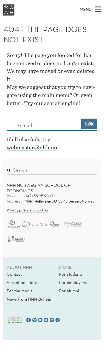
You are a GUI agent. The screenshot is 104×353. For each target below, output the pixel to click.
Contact (14, 274)
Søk (89, 124)
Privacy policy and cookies (27, 210)
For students (71, 274)
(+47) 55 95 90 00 (39, 195)
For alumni (69, 290)
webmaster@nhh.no (32, 147)
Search (85, 169)
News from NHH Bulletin (29, 299)
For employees (73, 282)
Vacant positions (22, 282)
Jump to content (17, 4)
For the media (20, 290)
